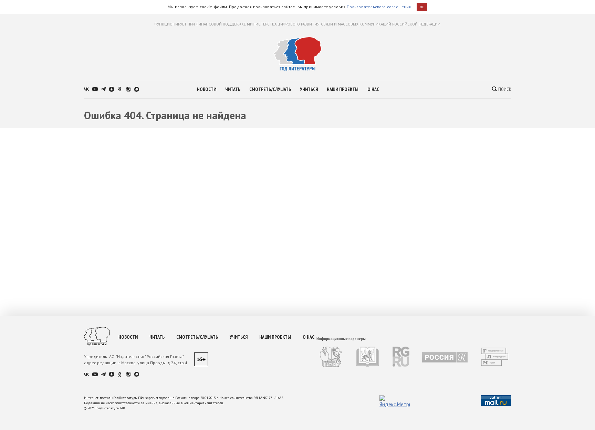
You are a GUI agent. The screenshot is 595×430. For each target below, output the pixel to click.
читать (232, 89)
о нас (373, 89)
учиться (309, 89)
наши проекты (342, 89)
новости (206, 89)
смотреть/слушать (270, 89)
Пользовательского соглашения (379, 6)
